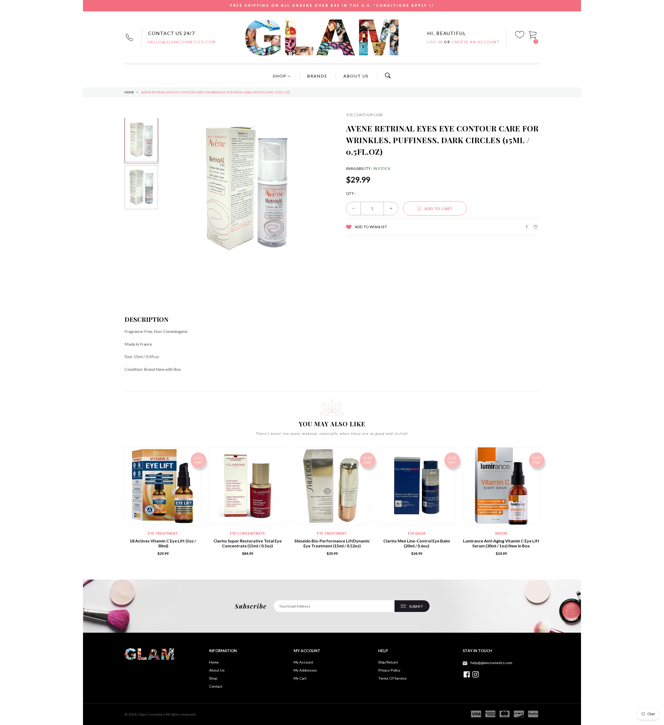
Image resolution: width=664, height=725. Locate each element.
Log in (435, 42)
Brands (317, 75)
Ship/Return (388, 662)
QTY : (351, 193)
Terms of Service (392, 678)
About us (217, 670)
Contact (216, 686)
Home (129, 92)
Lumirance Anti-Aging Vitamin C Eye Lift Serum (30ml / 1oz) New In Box (501, 543)
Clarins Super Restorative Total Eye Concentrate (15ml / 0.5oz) (247, 543)
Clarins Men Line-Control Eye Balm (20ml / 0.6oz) (416, 543)
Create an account (476, 42)
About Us (356, 75)
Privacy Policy (389, 670)
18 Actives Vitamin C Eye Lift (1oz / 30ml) (163, 543)
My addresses (305, 670)
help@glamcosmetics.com (491, 662)
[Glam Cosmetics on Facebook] (527, 227)
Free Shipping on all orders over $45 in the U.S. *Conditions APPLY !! (332, 5)
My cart (300, 678)
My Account (303, 662)
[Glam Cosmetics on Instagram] (536, 227)
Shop (280, 75)
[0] (532, 34)
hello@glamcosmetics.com (182, 42)
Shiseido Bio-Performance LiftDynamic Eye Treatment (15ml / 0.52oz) (332, 543)
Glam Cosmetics (151, 714)
